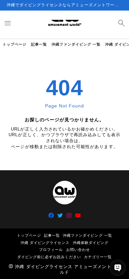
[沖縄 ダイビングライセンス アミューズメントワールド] (64, 25)
